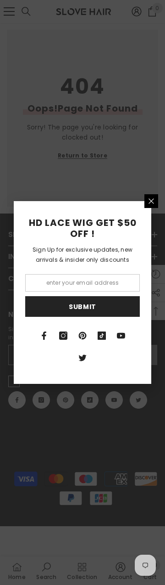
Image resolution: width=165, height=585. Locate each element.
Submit (82, 306)
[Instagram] (63, 335)
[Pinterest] (82, 335)
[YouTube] (121, 335)
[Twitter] (82, 357)
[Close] (151, 201)
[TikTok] (101, 335)
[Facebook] (44, 335)
